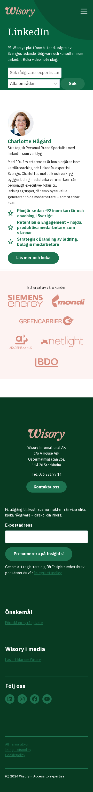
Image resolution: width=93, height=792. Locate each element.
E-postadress (19, 525)
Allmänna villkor (17, 744)
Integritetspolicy (48, 573)
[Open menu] (84, 12)
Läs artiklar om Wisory (23, 659)
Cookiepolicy (15, 755)
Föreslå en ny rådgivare (24, 622)
